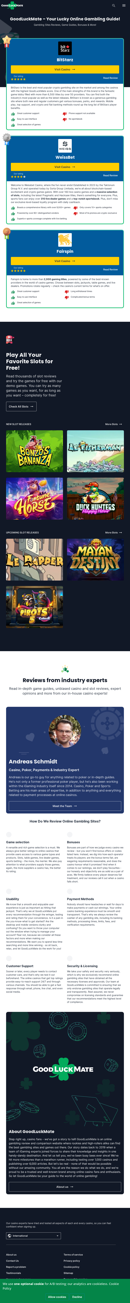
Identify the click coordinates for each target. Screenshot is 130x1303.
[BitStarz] (65, 48)
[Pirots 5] (34, 607)
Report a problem (16, 1266)
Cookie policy (71, 1266)
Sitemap (68, 1273)
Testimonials (13, 1273)
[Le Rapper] (34, 560)
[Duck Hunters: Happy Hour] (95, 498)
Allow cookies (57, 1297)
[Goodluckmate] (12, 5)
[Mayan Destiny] (95, 560)
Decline (77, 1297)
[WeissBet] (65, 146)
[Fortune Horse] (34, 498)
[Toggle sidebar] (124, 5)
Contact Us (12, 1260)
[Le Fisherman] (95, 451)
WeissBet (65, 157)
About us (11, 1254)
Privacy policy (72, 1260)
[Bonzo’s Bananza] (34, 451)
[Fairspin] (65, 240)
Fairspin (65, 251)
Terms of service (73, 1254)
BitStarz (65, 60)
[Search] (114, 5)
